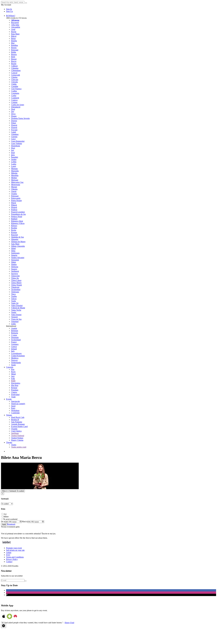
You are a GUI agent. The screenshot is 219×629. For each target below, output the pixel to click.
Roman (14, 232)
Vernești (14, 317)
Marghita (14, 175)
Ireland (14, 349)
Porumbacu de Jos (18, 214)
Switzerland (16, 340)
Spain (13, 365)
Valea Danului (17, 305)
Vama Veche (16, 310)
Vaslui (13, 312)
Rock (13, 372)
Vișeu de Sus (16, 319)
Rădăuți (14, 219)
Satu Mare (15, 244)
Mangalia (15, 171)
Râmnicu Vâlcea (17, 223)
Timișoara (15, 292)
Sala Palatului (16, 422)
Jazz (13, 376)
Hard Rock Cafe (17, 417)
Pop (12, 369)
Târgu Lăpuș (16, 280)
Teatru (13, 445)
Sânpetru (14, 239)
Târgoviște (15, 276)
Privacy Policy (12, 559)
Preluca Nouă (16, 216)
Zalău (13, 324)
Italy (13, 351)
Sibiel (13, 248)
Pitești (13, 203)
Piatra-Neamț (16, 200)
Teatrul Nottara (17, 438)
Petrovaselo (15, 198)
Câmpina (14, 68)
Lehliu (13, 162)
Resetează (11, 524)
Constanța (15, 93)
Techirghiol (15, 289)
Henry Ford (69, 623)
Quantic (14, 429)
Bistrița (14, 41)
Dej (12, 111)
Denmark (15, 337)
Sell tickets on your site (15, 550)
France (14, 342)
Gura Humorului (17, 141)
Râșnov (14, 226)
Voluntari (15, 321)
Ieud (13, 153)
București (15, 22)
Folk (13, 378)
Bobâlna (14, 45)
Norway (14, 360)
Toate (13, 397)
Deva (13, 114)
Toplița (14, 296)
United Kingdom (18, 356)
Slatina (14, 264)
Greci (13, 139)
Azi (5, 514)
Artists (8, 552)
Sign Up (9, 11)
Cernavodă (15, 75)
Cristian (14, 102)
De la (3, 521)
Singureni (15, 260)
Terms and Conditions (15, 557)
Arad (13, 29)
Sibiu (13, 251)
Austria (14, 328)
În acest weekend (10, 519)
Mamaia (14, 168)
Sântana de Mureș (18, 242)
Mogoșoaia (15, 184)
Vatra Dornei (16, 315)
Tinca (13, 294)
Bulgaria (14, 333)
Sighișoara (15, 253)
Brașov (14, 54)
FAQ (8, 555)
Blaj (12, 43)
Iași (12, 150)
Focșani (14, 130)
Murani (14, 187)
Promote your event (14, 548)
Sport (13, 406)
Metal (13, 374)
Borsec (14, 48)
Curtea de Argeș (17, 105)
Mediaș (14, 178)
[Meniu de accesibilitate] (3, 626)
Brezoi (13, 59)
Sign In (9, 9)
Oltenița (14, 189)
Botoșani (14, 50)
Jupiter (13, 159)
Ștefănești (15, 271)
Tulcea (13, 299)
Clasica (14, 392)
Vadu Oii (14, 303)
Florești (14, 125)
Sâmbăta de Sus (17, 237)
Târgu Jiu (15, 278)
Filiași (13, 123)
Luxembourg (16, 353)
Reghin (14, 228)
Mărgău (14, 173)
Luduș (13, 164)
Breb (13, 57)
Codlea (14, 91)
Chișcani (14, 79)
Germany (15, 344)
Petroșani (15, 196)
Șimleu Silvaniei (17, 257)
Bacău (13, 32)
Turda (13, 301)
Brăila (13, 52)
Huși (13, 148)
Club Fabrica (16, 431)
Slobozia (14, 267)
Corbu (13, 95)
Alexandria (15, 27)
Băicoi (13, 36)
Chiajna (14, 77)
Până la (25, 521)
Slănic (13, 262)
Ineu (13, 155)
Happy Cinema (17, 440)
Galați (13, 132)
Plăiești (14, 205)
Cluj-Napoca (16, 89)
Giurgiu (14, 137)
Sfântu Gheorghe (18, 246)
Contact (9, 562)
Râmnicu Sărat (17, 221)
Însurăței (14, 157)
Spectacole (15, 401)
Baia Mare (15, 34)
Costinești (15, 98)
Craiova (14, 100)
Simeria (14, 255)
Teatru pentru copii (18, 447)
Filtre (4, 491)
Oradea (14, 194)
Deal (13, 109)
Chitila (13, 84)
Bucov (13, 61)
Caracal (14, 73)
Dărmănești (15, 107)
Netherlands (16, 362)
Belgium (14, 331)
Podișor (14, 210)
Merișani (14, 180)
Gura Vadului (16, 143)
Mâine (6, 517)
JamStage (15, 433)
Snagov (14, 269)
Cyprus (14, 335)
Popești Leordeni (18, 212)
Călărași (14, 66)
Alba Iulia (15, 25)
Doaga (13, 116)
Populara (14, 390)
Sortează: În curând (16, 491)
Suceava (14, 273)
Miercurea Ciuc (17, 182)
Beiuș (13, 38)
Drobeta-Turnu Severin (20, 118)
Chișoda (14, 82)
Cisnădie (14, 86)
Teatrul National (17, 436)
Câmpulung (16, 70)
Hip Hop (14, 385)
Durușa (14, 121)
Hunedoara (15, 146)
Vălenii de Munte (18, 308)
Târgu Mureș (16, 283)
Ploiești (14, 207)
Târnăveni (15, 287)
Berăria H (15, 420)
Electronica (15, 383)
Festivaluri (15, 394)
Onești (13, 191)
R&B (13, 381)
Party (13, 408)
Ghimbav (15, 134)
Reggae (14, 388)
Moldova (14, 358)
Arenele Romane (18, 424)
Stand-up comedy (18, 404)
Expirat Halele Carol (19, 426)
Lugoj (13, 166)
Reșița (13, 230)
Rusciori (14, 235)
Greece (14, 346)
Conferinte (15, 413)
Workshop (15, 410)
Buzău (13, 64)
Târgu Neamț (16, 285)
